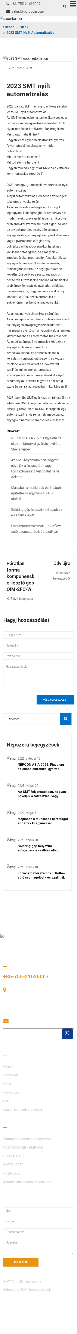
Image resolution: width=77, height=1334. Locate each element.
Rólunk (8, 1066)
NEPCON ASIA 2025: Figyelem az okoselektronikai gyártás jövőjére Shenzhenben (36, 443)
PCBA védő (11, 1173)
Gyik (6, 1101)
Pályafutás (11, 1092)
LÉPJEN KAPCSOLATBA (32, 1039)
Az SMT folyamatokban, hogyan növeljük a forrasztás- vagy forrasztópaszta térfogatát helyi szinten (35, 468)
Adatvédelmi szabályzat (21, 1329)
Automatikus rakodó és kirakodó (27, 1182)
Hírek (24, 27)
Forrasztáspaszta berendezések (27, 1139)
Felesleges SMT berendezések (27, 1289)
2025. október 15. (29, 758)
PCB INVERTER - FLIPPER (23, 1147)
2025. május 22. (28, 785)
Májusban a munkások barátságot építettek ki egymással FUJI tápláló (36, 493)
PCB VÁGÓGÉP (14, 1156)
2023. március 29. (21, 68)
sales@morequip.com (28, 11)
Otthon (8, 27)
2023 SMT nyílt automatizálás (30, 33)
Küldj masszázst (55, 699)
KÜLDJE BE (21, 1262)
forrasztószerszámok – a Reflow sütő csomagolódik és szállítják (36, 529)
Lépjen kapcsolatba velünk (23, 1110)
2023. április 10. (28, 867)
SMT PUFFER (13, 1165)
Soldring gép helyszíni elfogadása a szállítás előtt (36, 512)
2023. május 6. (27, 813)
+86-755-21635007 (25, 4)
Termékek (10, 1075)
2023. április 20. (28, 840)
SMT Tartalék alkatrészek (22, 1282)
